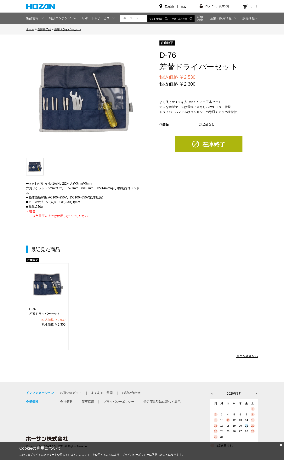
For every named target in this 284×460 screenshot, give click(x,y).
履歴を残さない (247, 356)
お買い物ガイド (71, 392)
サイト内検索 (155, 19)
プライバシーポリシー (118, 401)
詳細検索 (200, 18)
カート (254, 6)
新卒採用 (88, 401)
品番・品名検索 (179, 19)
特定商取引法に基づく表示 (162, 401)
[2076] (35, 167)
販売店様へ (250, 18)
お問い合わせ (131, 392)
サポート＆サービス (96, 18)
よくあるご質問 (102, 392)
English (169, 6)
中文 (183, 6)
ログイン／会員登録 (217, 6)
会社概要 (66, 401)
